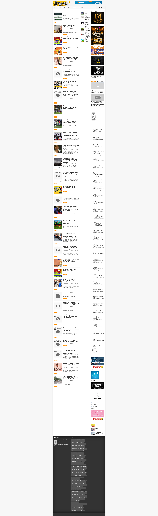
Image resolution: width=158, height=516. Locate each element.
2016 (93, 119)
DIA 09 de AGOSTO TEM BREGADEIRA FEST (69, 270)
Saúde (78, 494)
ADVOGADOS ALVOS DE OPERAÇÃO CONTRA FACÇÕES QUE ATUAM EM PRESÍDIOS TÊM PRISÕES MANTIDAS (87, 24)
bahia (78, 450)
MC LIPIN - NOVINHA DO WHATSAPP (77, 480)
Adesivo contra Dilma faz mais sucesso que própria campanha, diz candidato (70, 134)
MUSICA (73, 483)
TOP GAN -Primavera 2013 (75, 502)
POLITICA (75, 489)
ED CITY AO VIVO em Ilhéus (75, 463)
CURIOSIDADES (74, 458)
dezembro (94, 122)
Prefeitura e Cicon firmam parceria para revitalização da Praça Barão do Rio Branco (71, 377)
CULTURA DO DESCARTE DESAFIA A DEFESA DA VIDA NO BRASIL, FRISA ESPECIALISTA (87, 18)
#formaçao (77, 442)
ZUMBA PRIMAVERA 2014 (75, 510)
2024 (93, 111)
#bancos (73, 439)
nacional (84, 483)
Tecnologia (73, 500)
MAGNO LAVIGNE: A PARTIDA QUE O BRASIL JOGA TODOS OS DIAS (87, 40)
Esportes (78, 466)
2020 (93, 115)
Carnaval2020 (79, 455)
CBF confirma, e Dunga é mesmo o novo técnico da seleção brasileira (70, 352)
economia (83, 461)
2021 (93, 114)
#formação (81, 442)
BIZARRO (73, 452)
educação (82, 463)
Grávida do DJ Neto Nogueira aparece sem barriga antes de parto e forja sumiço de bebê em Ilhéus (61, 439)
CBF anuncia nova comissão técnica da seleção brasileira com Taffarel (71, 329)
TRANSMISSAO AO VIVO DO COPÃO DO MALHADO (70, 187)
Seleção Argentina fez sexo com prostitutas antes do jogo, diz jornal (70, 316)
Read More (55, 22)
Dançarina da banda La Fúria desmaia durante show (71, 70)
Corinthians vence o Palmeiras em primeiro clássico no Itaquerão (69, 121)
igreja (85, 472)
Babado (75, 450)
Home (55, 9)
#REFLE (73, 445)
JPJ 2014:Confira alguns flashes (97, 345)
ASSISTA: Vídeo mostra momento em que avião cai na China (99, 433)
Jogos (72, 475)
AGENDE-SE (94, 265)
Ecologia (80, 461)
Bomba (77, 452)
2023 (93, 112)
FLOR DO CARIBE (82, 469)
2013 (93, 353)
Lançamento (76, 477)
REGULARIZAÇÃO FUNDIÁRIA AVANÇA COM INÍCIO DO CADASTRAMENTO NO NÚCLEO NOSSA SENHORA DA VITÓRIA (87, 35)
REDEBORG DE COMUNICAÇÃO (61, 514)
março (94, 350)
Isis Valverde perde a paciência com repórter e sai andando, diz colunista (71, 303)
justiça (72, 477)
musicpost (80, 483)
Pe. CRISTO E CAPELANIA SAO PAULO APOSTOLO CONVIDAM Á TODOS (71, 260)
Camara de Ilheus (74, 455)
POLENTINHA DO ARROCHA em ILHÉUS (77, 488)
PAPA (72, 486)
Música (76, 483)
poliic (72, 489)
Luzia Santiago (74, 478)
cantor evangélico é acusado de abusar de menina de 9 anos (71, 147)
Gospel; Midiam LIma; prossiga (79, 472)
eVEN (81, 466)
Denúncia (82, 458)
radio (86, 491)
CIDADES (84, 455)
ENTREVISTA (73, 466)
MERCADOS (84, 480)
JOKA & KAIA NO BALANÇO (78, 475)
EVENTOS (84, 466)
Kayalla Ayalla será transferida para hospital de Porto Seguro (61, 445)
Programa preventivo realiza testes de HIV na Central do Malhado (71, 365)
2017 (93, 118)
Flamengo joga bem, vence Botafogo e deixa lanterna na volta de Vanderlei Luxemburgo (71, 107)
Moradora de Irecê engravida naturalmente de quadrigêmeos (99, 429)
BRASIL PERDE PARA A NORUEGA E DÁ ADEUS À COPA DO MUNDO (87, 13)
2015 (93, 120)
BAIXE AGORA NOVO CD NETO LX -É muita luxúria (70, 26)
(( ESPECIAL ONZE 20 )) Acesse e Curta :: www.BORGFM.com (69, 83)
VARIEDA (82, 507)
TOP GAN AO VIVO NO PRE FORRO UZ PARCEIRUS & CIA (79, 504)
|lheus (76, 445)
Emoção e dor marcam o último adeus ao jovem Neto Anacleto (63, 441)
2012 (93, 354)
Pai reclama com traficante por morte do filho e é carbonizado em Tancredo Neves (70, 174)
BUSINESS (78, 453)
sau (72, 494)
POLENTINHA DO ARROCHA (78, 486)
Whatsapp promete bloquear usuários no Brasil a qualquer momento (71, 14)
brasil (79, 452)
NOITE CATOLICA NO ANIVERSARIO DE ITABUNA (70, 341)
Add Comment (76, 28)
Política (79, 489)
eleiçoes (84, 464)
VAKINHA (78, 507)
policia (85, 488)
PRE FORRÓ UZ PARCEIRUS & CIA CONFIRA (78, 491)
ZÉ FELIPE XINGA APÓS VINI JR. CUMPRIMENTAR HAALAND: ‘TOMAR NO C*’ (87, 30)
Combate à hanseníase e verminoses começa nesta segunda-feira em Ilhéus (70, 235)
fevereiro (94, 351)
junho (94, 347)
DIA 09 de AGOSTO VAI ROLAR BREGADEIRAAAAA (70, 37)
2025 (93, 110)
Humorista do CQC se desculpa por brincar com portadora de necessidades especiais (70, 160)
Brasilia (83, 452)
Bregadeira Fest (74, 453)
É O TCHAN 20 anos (74, 461)
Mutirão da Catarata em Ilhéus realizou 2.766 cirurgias (69, 281)
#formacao (73, 442)
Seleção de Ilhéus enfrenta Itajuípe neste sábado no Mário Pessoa (70, 222)
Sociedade (85, 497)
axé (72, 450)
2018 (93, 117)
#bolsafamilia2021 (77, 439)
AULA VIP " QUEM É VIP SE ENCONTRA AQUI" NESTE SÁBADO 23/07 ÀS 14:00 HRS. (71, 248)
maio (93, 348)
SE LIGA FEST (82, 494)
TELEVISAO (77, 500)
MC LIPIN (78, 478)
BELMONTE (82, 450)
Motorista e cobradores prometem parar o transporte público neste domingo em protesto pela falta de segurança (71, 94)
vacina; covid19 (74, 507)
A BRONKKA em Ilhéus (81, 445)
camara (83, 453)
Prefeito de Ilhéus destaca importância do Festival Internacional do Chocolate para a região (70, 208)
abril (93, 349)
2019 (93, 116)
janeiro (94, 352)
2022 (93, 113)
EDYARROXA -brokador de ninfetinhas (77, 464)
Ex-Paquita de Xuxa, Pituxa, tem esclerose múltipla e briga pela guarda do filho (70, 58)
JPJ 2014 (84, 475)
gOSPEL (73, 472)
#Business (83, 439)
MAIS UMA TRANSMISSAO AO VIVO (99, 424)
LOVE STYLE (81, 477)
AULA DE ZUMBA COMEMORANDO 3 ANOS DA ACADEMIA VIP (78, 448)
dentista (78, 458)
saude (75, 494)
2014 (93, 121)
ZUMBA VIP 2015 (82, 510)
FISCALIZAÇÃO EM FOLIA (75, 469)
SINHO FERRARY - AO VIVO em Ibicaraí (77, 497)
